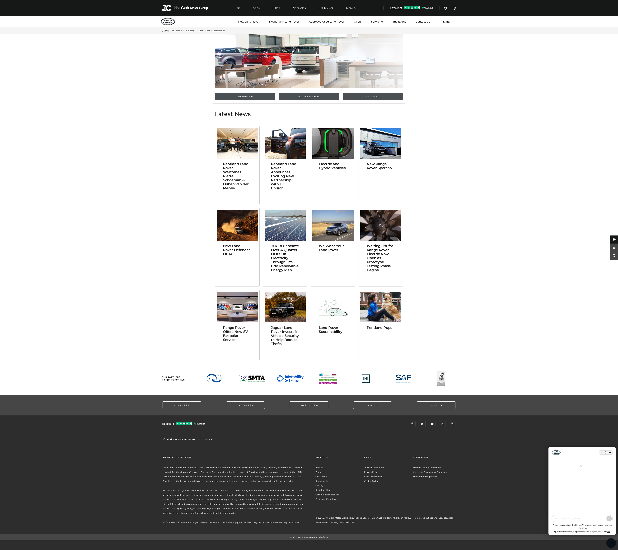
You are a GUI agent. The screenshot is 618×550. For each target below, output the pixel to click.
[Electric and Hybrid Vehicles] (333, 143)
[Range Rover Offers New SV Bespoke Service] (237, 307)
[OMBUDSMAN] (328, 379)
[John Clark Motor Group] (184, 8)
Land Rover (204, 30)
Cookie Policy (371, 481)
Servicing (377, 21)
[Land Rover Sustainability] (333, 307)
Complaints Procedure (327, 494)
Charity (319, 485)
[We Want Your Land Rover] (333, 225)
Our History (321, 476)
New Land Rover (248, 21)
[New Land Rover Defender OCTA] (237, 225)
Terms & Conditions (374, 467)
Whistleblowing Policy (425, 476)
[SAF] (403, 379)
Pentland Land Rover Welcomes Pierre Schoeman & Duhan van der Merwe (236, 176)
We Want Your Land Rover (331, 248)
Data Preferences (373, 476)
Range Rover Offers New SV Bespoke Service (235, 334)
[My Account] (454, 8)
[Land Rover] (169, 21)
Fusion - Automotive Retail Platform (309, 537)
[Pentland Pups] (381, 307)
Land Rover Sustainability (330, 330)
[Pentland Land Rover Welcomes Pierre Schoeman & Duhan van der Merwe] (237, 143)
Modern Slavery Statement (427, 467)
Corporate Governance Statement (430, 472)
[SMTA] (252, 379)
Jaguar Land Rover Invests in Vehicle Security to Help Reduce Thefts (285, 336)
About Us (320, 467)
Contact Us (423, 21)
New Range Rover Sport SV (380, 166)
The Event (399, 21)
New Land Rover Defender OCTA (236, 250)
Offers (357, 21)
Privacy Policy (371, 472)
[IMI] (365, 379)
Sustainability (322, 490)
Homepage (190, 30)
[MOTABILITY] (290, 379)
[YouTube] (432, 423)
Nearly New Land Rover (284, 21)
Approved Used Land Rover (326, 21)
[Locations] (445, 8)
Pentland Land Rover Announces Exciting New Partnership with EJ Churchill (283, 176)
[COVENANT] (441, 379)
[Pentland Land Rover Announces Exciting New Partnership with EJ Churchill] (285, 143)
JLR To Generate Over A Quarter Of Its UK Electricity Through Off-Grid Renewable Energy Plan (285, 258)
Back (166, 30)
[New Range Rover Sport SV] (381, 143)
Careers (319, 472)
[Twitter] (422, 423)
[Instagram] (452, 423)
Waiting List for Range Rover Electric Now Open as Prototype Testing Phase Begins (380, 258)
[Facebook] (412, 423)
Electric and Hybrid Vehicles (332, 166)
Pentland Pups (379, 328)
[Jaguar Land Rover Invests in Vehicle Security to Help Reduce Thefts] (285, 307)
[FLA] (214, 379)
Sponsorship (321, 481)
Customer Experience (326, 499)
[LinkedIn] (442, 423)
